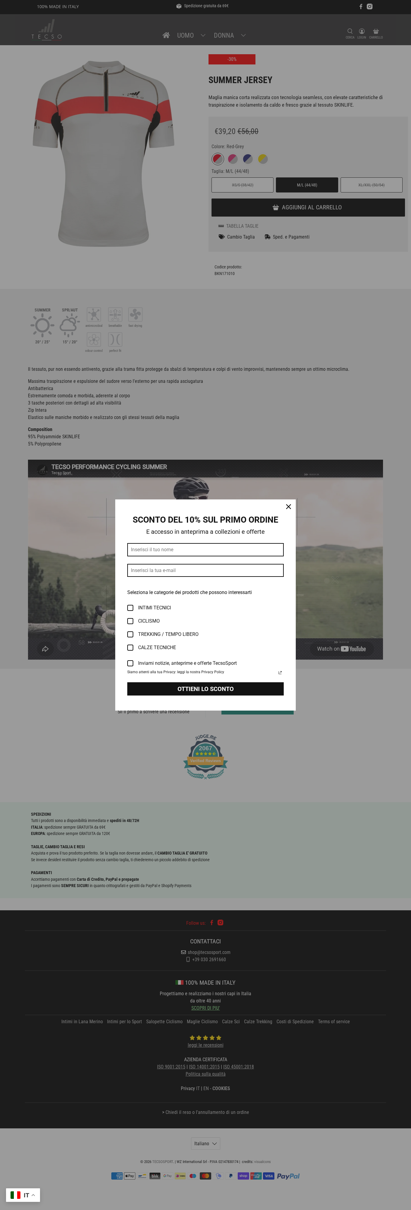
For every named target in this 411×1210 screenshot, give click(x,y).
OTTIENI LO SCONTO (206, 689)
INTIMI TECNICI (154, 608)
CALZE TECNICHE (157, 647)
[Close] (288, 506)
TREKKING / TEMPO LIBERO (168, 634)
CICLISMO (149, 621)
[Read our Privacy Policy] (280, 672)
